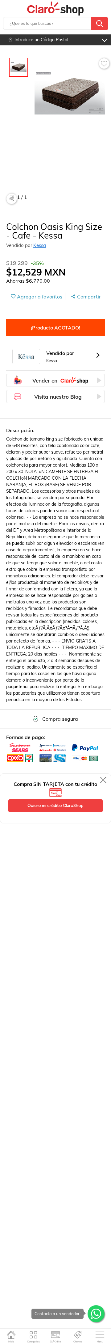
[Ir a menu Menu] (100, 1334)
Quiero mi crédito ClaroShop (55, 805)
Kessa (39, 245)
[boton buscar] (99, 23)
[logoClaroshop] (55, 9)
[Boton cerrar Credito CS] (103, 780)
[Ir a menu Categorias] (33, 1334)
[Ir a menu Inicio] (11, 1334)
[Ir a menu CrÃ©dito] (56, 1334)
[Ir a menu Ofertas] (78, 1334)
